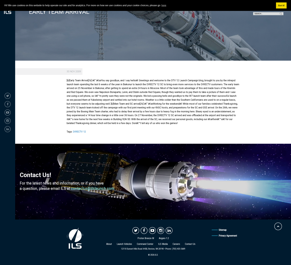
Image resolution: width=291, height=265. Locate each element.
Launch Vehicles (124, 244)
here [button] (163, 5)
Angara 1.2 (164, 238)
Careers (176, 244)
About (109, 244)
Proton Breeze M (145, 238)
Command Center (145, 244)
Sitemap (223, 229)
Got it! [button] (281, 5)
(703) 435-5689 (178, 248)
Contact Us (190, 244)
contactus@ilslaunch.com (92, 188)
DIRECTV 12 (79, 131)
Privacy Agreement (228, 235)
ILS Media (163, 244)
